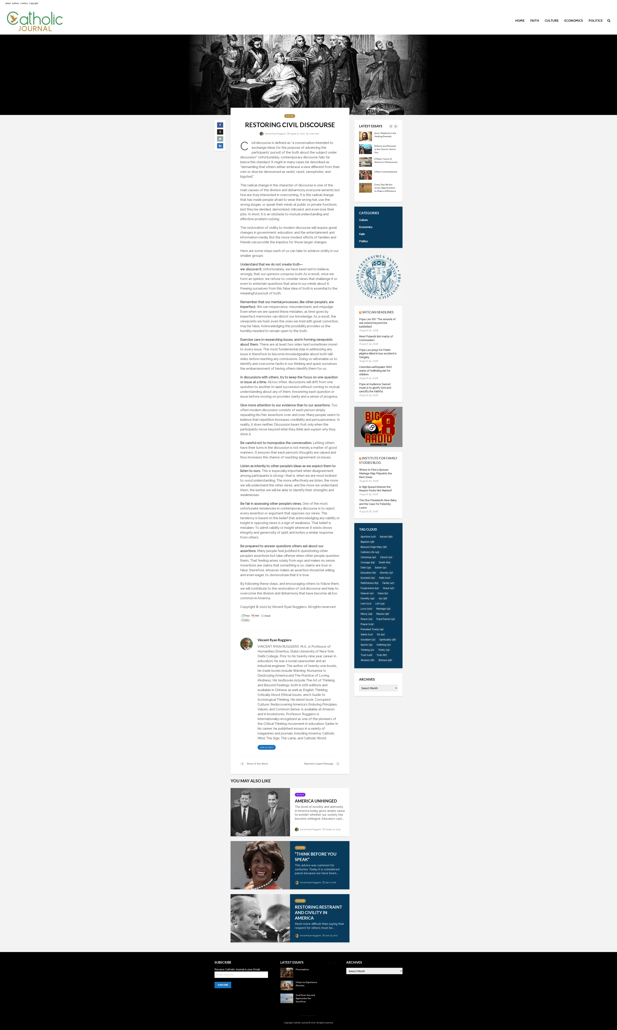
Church (386, 557)
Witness (385, 660)
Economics (573, 21)
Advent (386, 536)
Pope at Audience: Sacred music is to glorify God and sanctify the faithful (375, 388)
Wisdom (367, 660)
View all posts (266, 747)
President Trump (372, 629)
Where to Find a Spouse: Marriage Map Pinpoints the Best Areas (375, 473)
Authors (15, 3)
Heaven (367, 593)
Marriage (383, 608)
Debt (366, 567)
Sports (366, 644)
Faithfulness (369, 583)
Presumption (381, 174)
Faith (534, 21)
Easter (380, 567)
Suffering (384, 644)
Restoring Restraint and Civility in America (318, 912)
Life (380, 603)
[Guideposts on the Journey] (365, 136)
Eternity (386, 572)
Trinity (383, 650)
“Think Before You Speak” (315, 856)
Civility (245, 620)
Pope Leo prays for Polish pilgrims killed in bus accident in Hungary (378, 353)
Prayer (367, 624)
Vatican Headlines (378, 312)
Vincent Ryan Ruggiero (275, 134)
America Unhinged (316, 800)
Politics (596, 21)
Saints (367, 634)
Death (384, 562)
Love (366, 608)
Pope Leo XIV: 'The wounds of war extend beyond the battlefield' (377, 323)
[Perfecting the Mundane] (365, 148)
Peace (366, 619)
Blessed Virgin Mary (374, 547)
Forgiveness (370, 588)
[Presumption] (365, 177)
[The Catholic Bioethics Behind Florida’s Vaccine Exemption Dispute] (365, 161)
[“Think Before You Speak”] (260, 864)
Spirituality (388, 639)
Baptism (367, 542)
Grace (388, 588)
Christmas (368, 557)
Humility (367, 598)
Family (388, 583)
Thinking (367, 650)
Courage (368, 562)
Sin (381, 634)
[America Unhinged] (260, 811)
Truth (381, 655)
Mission (382, 614)
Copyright (33, 3)
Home (520, 21)
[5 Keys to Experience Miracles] (365, 190)
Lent (366, 603)
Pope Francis (385, 619)
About (8, 3)
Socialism (368, 639)
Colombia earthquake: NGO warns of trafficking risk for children (375, 370)
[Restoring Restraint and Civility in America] (260, 918)
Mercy (366, 614)
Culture (552, 21)
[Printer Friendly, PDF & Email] (255, 615)
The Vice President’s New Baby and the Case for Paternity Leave (378, 504)
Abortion (368, 536)
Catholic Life (370, 552)
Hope (383, 593)
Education (368, 572)
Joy (383, 598)
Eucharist (368, 578)
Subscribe (223, 985)
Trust (366, 655)
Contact (24, 3)
